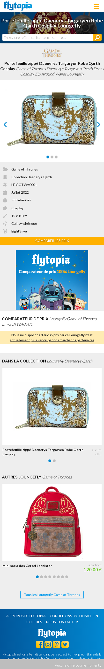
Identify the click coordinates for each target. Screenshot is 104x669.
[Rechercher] (97, 37)
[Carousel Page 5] (54, 576)
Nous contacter (62, 622)
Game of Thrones (24, 169)
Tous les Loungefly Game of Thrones (52, 595)
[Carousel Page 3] (56, 157)
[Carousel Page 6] (58, 576)
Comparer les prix (52, 241)
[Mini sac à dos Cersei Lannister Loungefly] (53, 522)
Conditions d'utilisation (74, 616)
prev (11, 126)
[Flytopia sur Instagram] (48, 644)
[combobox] (47, 37)
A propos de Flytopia (26, 616)
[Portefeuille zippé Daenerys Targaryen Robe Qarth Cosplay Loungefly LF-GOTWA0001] (53, 406)
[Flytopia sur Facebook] (39, 644)
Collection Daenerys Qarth (31, 177)
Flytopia (18, 6)
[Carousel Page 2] (52, 157)
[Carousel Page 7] (62, 576)
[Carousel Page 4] (49, 576)
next (93, 126)
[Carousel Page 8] (66, 576)
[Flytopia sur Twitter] (65, 644)
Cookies (34, 622)
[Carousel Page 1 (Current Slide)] (47, 157)
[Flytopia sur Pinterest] (56, 644)
